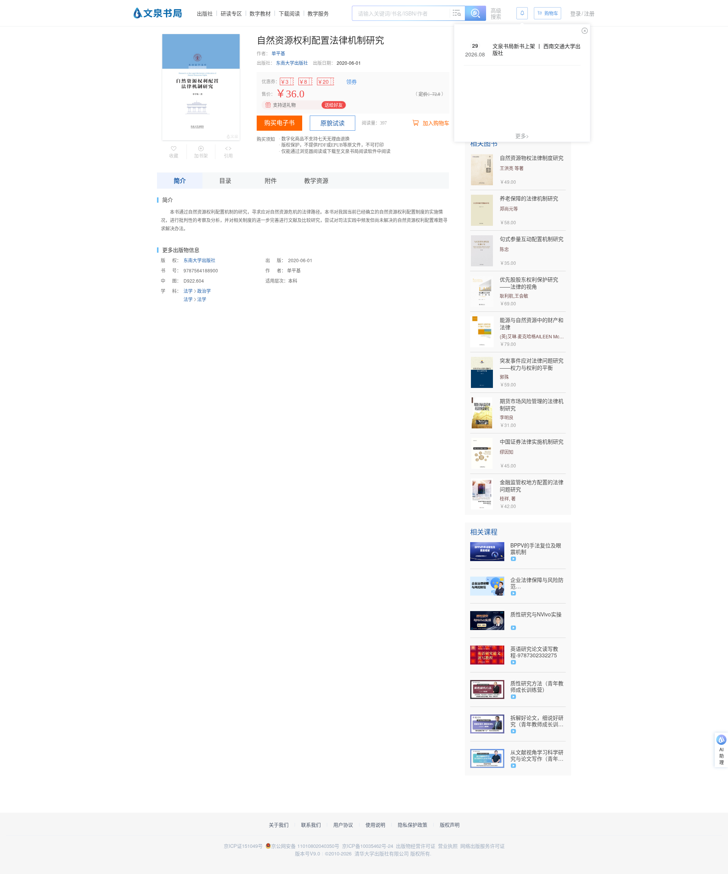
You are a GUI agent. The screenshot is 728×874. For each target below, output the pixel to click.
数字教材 (260, 13)
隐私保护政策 (412, 824)
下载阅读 (289, 13)
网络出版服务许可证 (482, 845)
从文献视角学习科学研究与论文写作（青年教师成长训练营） (536, 755)
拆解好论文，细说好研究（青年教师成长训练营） (536, 721)
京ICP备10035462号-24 (367, 845)
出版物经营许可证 (415, 845)
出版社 (205, 13)
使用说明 (375, 824)
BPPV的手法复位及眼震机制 (535, 548)
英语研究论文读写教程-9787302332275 (534, 652)
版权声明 (450, 824)
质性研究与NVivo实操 (536, 614)
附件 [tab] (271, 180)
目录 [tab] (225, 180)
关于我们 (279, 824)
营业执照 (448, 845)
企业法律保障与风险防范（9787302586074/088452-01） (538, 583)
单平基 (278, 53)
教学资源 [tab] (316, 180)
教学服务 (318, 13)
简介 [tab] (180, 180)
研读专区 (231, 13)
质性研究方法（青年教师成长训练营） (536, 686)
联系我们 (311, 824)
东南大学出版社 (292, 62)
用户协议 (343, 824)
